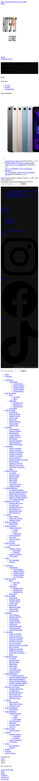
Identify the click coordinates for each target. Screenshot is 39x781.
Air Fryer (12, 541)
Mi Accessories (14, 461)
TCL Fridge (13, 482)
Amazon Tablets (14, 416)
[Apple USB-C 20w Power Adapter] (17, 163)
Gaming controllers (15, 554)
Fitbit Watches (14, 433)
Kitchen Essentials (15, 528)
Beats (11, 469)
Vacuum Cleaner (14, 539)
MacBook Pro (18, 406)
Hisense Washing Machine (18, 496)
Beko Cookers (14, 516)
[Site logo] (10, 55)
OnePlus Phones (18, 389)
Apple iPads (13, 412)
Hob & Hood (13, 524)
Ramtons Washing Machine (18, 497)
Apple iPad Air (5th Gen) (13, 161)
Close (3, 77)
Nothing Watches (14, 437)
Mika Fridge (13, 480)
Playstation (16, 551)
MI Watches (13, 439)
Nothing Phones (18, 387)
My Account (5, 211)
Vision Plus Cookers (16, 518)
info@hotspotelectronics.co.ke (15, 230)
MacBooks (12, 401)
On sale (7, 85)
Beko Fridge (13, 478)
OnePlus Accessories (16, 456)
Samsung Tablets (14, 414)
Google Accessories (15, 454)
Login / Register (10, 753)
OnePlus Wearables (15, 441)
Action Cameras (14, 545)
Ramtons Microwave (16, 507)
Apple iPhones (18, 384)
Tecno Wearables (14, 442)
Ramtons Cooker (14, 520)
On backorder (9, 89)
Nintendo (16, 552)
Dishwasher (17, 533)
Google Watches (14, 435)
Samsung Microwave (16, 503)
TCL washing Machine (16, 499)
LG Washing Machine (16, 490)
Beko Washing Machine (17, 494)
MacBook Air (17, 405)
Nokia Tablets (13, 424)
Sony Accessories (15, 458)
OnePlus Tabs (13, 425)
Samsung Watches (15, 431)
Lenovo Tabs (13, 418)
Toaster (15, 530)
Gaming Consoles (15, 549)
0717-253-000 (10, 219)
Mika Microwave (14, 513)
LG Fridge (12, 473)
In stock (7, 87)
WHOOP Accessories (16, 465)
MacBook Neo (18, 403)
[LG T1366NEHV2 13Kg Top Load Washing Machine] (21, 170)
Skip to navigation (7, 2)
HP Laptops (13, 408)
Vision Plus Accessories (17, 467)
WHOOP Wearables (15, 444)
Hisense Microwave (15, 511)
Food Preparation (14, 535)
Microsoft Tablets (15, 422)
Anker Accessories (15, 450)
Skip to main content (20, 2)
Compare (8, 751)
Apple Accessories (15, 448)
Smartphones (13, 382)
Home (3, 178)
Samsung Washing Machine (18, 492)
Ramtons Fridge (14, 475)
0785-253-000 (10, 221)
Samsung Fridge (14, 486)
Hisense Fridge (14, 477)
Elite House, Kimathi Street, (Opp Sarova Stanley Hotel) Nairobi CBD (21, 192)
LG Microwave (14, 505)
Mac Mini (16, 397)
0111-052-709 (9, 223)
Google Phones (18, 391)
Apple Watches (14, 429)
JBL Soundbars (14, 560)
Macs (11, 395)
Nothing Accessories (16, 463)
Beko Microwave (15, 509)
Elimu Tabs (13, 420)
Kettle (15, 532)
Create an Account (7, 770)
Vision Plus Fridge (15, 484)
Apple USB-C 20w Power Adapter (19, 164)
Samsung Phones (19, 386)
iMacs (15, 399)
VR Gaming (13, 556)
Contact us (4, 208)
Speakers (12, 562)
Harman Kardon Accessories (18, 460)
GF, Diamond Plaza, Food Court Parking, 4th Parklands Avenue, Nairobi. (21, 196)
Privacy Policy (5, 210)
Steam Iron (12, 537)
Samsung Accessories (16, 452)
